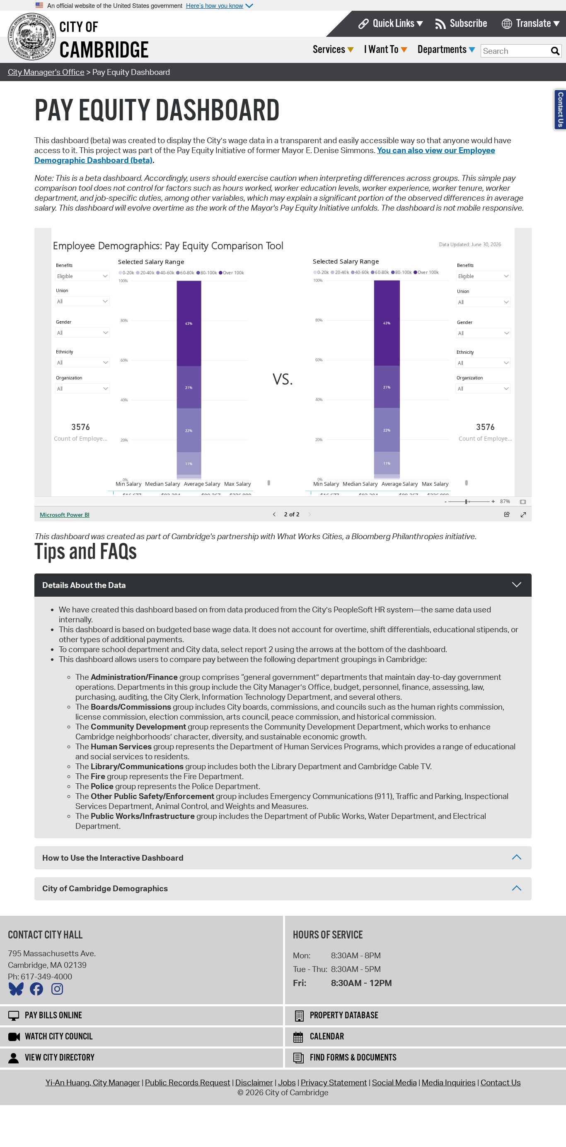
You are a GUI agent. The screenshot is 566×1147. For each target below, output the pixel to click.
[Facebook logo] (38, 991)
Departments (442, 50)
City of (78, 28)
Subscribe (468, 24)
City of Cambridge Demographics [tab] (105, 888)
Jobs (287, 1082)
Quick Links (393, 24)
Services (329, 50)
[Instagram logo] (59, 991)
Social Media (394, 1082)
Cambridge (104, 51)
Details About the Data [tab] (84, 585)
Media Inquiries (449, 1082)
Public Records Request (187, 1082)
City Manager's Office (46, 72)
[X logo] (18, 991)
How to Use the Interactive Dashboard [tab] (113, 858)
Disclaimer (254, 1082)
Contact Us (501, 1082)
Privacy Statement (334, 1082)
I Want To (381, 50)
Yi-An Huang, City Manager (93, 1082)
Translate (533, 24)
